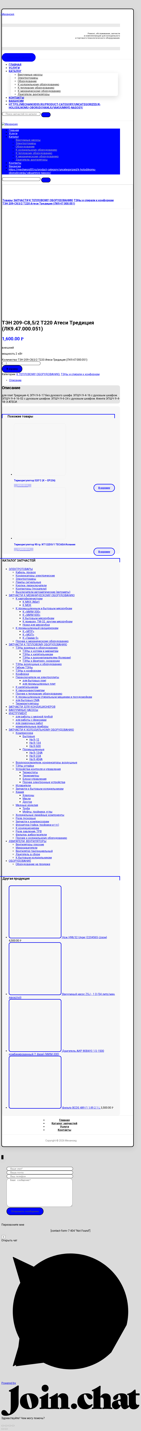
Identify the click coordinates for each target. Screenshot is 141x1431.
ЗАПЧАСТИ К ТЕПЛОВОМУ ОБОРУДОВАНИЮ (38, 644)
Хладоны (28, 795)
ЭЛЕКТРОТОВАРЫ (21, 569)
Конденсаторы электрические (35, 575)
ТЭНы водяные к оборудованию (37, 647)
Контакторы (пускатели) (31, 588)
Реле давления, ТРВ (29, 831)
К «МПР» (28, 631)
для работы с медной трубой (34, 716)
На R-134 (35, 742)
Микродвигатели (26, 847)
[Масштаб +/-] (13, 1425)
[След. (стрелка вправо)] (6, 1428)
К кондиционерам (27, 828)
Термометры (31, 775)
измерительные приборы (32, 726)
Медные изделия (27, 805)
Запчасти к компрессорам (32, 821)
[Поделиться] (6, 1425)
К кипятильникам (27, 687)
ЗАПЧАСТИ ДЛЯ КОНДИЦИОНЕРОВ (32, 706)
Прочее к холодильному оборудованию (41, 838)
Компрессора (24, 733)
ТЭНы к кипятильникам (38, 654)
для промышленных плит (39, 683)
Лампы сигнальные (28, 582)
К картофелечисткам (29, 598)
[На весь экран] (9, 1425)
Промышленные (33, 749)
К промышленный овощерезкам (37, 628)
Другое (27, 802)
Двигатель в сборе (28, 854)
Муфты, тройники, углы (37, 811)
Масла (27, 798)
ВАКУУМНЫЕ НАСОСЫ (23, 710)
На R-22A (35, 756)
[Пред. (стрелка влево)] (2, 1428)
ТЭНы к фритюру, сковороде (41, 661)
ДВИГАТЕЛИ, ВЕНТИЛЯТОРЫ (27, 841)
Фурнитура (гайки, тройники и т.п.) (37, 824)
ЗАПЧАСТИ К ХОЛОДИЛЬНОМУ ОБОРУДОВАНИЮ (41, 729)
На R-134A (35, 752)
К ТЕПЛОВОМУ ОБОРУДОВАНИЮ (38, 374)
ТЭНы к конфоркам (28, 670)
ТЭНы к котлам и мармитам (40, 651)
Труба (26, 808)
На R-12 (34, 739)
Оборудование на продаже (33, 864)
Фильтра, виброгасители (31, 834)
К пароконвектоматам (30, 690)
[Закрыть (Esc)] (2, 1425)
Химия (20, 792)
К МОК (27, 605)
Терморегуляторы (27, 703)
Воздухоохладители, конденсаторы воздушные (46, 762)
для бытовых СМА (27, 700)
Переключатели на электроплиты (37, 677)
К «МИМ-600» (31, 615)
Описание (15, 380)
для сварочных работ (29, 723)
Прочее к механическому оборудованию (42, 641)
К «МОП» (28, 634)
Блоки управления (34, 779)
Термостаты (30, 772)
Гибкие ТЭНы (24, 667)
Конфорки (22, 674)
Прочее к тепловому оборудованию (39, 693)
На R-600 (35, 746)
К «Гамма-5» (31, 638)
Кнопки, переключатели (31, 585)
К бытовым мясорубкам (38, 618)
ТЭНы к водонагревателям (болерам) (47, 657)
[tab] (64, 380)
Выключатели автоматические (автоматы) (43, 592)
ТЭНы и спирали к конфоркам (80, 374)
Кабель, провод (26, 572)
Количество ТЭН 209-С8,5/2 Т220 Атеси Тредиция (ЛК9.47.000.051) (44, 359)
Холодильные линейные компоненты (40, 815)
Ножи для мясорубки (36, 624)
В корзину (12, 369)
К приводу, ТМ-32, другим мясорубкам (47, 621)
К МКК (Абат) (31, 601)
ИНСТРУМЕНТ (18, 713)
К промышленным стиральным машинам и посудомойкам (54, 697)
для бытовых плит (34, 680)
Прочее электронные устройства (44, 782)
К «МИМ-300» (31, 611)
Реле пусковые (26, 818)
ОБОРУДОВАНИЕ (20, 861)
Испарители (23, 785)
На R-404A (35, 759)
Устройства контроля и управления (38, 769)
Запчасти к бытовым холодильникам (39, 788)
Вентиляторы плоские (30, 844)
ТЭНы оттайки (25, 765)
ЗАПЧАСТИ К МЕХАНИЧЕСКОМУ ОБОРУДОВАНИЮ (42, 595)
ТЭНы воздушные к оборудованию (39, 664)
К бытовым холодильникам (34, 857)
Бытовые (29, 736)
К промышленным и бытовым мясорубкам (44, 608)
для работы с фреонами (31, 720)
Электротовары (26, 579)
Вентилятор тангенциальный (34, 851)
